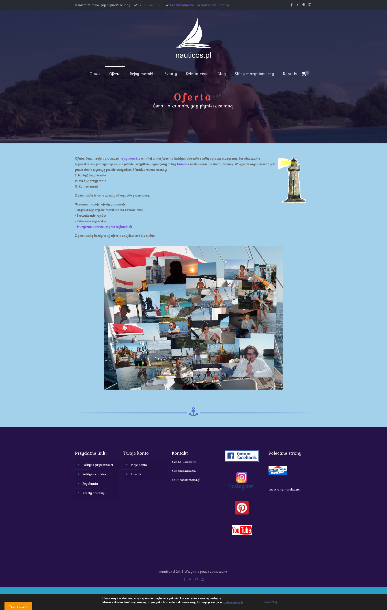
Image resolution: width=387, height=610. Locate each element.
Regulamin (90, 483)
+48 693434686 (182, 5)
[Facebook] (291, 4)
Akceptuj (270, 602)
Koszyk (136, 474)
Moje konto (139, 465)
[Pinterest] (303, 4)
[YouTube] (297, 4)
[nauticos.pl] (193, 38)
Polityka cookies (94, 474)
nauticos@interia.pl (215, 5)
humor (182, 164)
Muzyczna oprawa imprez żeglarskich (104, 226)
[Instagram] (309, 4)
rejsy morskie (130, 158)
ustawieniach (233, 602)
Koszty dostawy (93, 493)
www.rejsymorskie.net (285, 489)
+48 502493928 (150, 5)
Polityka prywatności (97, 465)
